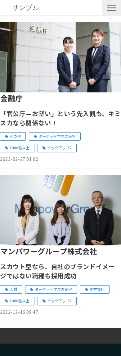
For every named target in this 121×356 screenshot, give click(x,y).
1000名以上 (19, 147)
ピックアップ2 (59, 147)
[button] (111, 8)
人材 (13, 289)
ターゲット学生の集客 (57, 136)
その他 (15, 136)
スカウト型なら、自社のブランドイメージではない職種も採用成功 (57, 271)
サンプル (25, 7)
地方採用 (97, 289)
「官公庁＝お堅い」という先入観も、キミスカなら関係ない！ (60, 118)
